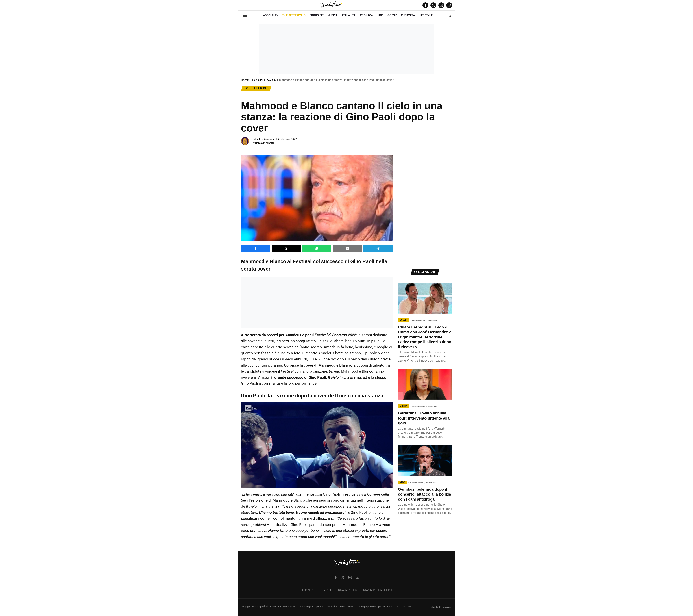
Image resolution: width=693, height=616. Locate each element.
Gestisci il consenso (441, 607)
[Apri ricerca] (449, 15)
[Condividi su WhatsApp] (316, 248)
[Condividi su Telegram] (378, 248)
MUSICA (332, 15)
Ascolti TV (270, 15)
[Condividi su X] (286, 248)
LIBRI (380, 15)
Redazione (307, 590)
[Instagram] (441, 5)
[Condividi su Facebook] (255, 248)
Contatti (326, 590)
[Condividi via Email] (347, 248)
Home (245, 80)
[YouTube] (449, 5)
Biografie (317, 15)
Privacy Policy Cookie (377, 590)
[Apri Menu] (245, 15)
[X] (433, 5)
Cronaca (366, 15)
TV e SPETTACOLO (294, 15)
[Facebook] (425, 5)
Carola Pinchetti (264, 143)
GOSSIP (392, 15)
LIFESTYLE (426, 15)
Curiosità (408, 15)
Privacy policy (347, 590)
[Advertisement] (346, 49)
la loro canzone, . (321, 371)
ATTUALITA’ (348, 15)
